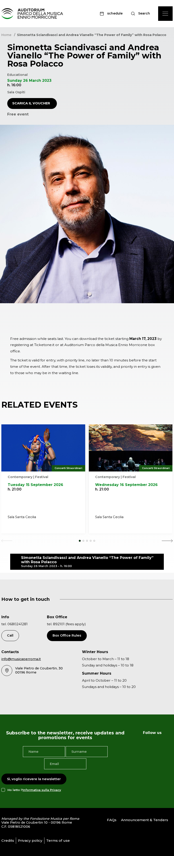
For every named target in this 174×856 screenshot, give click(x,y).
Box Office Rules (67, 635)
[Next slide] (167, 540)
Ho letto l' (34, 790)
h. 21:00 (15, 489)
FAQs (111, 820)
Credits (7, 840)
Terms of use (58, 840)
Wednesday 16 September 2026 (126, 485)
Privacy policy (30, 840)
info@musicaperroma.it (21, 659)
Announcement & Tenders (144, 820)
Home (6, 35)
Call (10, 635)
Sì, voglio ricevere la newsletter (34, 779)
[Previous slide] (6, 540)
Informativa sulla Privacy (41, 790)
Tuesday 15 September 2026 (35, 485)
